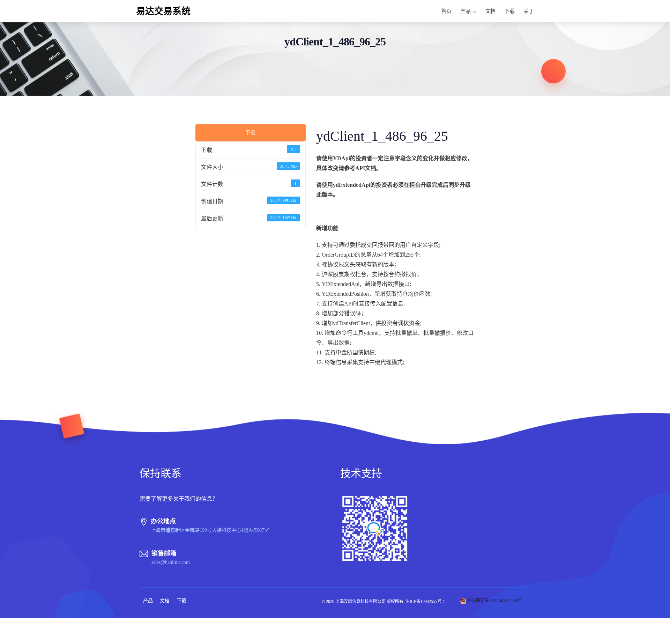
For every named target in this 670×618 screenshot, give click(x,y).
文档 (490, 11)
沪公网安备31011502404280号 (495, 600)
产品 (465, 11)
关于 (528, 11)
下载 (509, 11)
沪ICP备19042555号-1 (425, 601)
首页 (446, 11)
